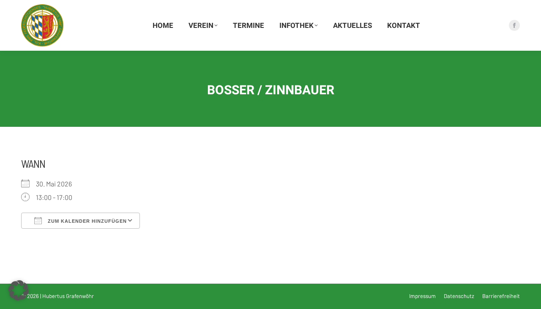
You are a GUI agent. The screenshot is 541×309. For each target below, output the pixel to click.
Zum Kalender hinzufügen (86, 221)
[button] (18, 290)
